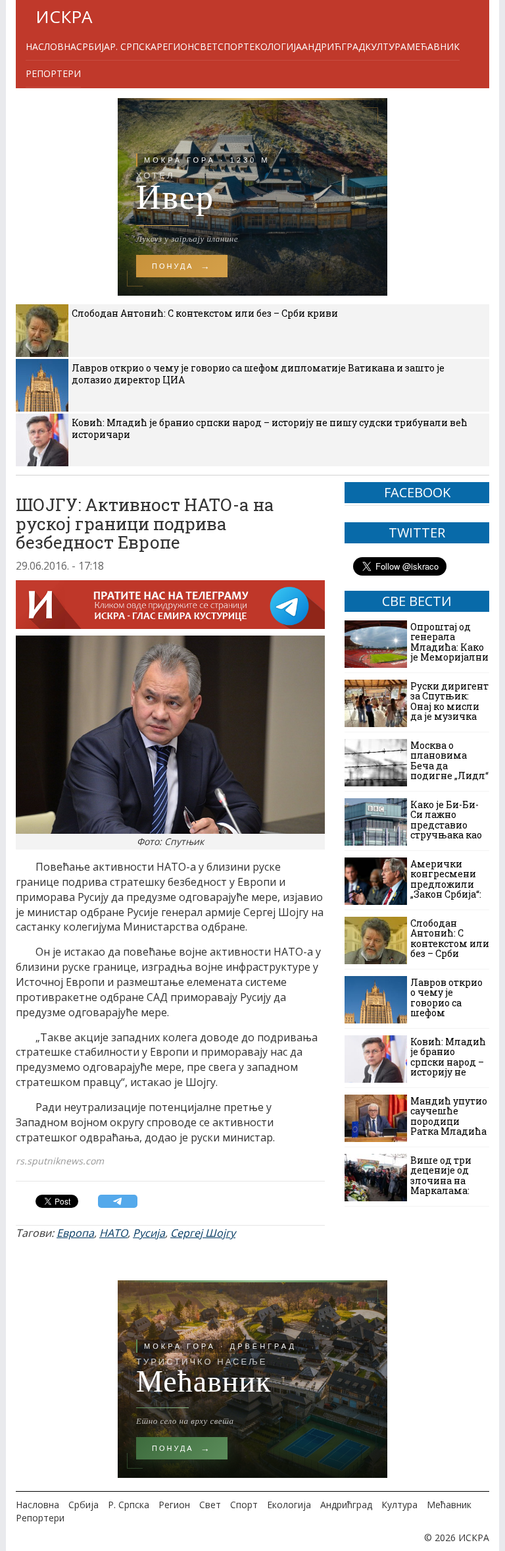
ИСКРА (64, 16)
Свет (206, 46)
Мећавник (433, 46)
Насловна (51, 46)
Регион (175, 46)
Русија (149, 1233)
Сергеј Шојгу (202, 1233)
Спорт (233, 46)
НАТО (113, 1233)
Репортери (53, 73)
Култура (385, 46)
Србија (93, 46)
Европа (75, 1233)
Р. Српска (133, 46)
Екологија (275, 46)
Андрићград (333, 46)
